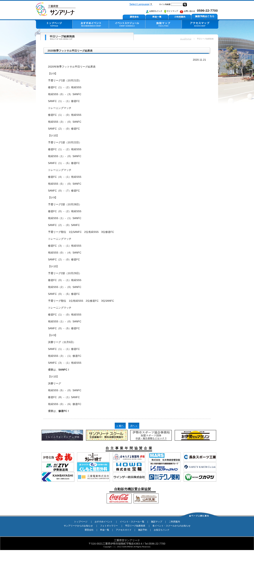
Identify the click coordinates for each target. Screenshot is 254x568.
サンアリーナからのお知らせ (78, 525)
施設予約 (142, 530)
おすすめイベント (103, 521)
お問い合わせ (189, 11)
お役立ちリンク (155, 11)
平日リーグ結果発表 (135, 525)
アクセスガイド (123, 530)
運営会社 (89, 530)
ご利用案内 (174, 521)
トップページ (185, 39)
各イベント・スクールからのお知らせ (171, 525)
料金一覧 (104, 530)
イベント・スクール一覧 (132, 521)
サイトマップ (172, 11)
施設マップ (156, 521)
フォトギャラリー (109, 525)
